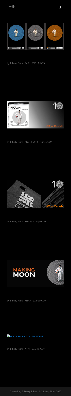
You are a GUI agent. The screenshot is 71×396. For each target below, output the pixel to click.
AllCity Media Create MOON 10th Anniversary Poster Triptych (31, 58)
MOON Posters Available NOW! (30, 345)
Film (42, 142)
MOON (41, 63)
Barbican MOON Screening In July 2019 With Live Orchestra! (33, 216)
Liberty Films (16, 63)
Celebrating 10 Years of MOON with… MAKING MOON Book (35, 295)
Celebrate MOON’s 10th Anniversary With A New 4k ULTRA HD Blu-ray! (34, 136)
